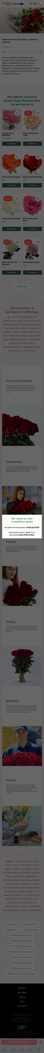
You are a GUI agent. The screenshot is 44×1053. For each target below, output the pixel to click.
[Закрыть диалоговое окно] (40, 3)
